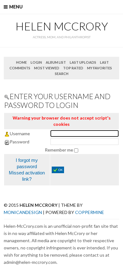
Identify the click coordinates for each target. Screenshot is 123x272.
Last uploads (83, 62)
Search (61, 74)
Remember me (59, 149)
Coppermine (89, 212)
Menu (16, 6)
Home (21, 62)
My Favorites (99, 68)
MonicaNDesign (23, 212)
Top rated (73, 68)
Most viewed (46, 68)
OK (60, 170)
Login (36, 62)
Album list (56, 62)
